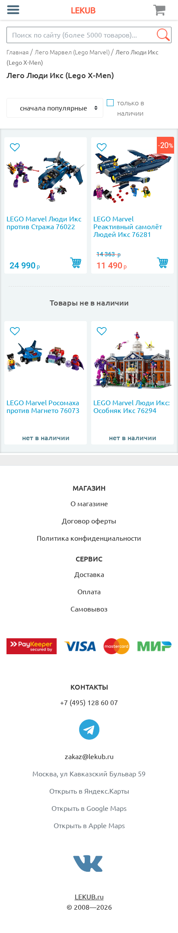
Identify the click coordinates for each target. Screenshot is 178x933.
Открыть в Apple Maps (89, 825)
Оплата (89, 592)
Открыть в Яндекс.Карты (89, 791)
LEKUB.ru (89, 897)
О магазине (89, 503)
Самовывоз (89, 609)
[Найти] (163, 34)
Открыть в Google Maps (89, 808)
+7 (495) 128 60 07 (89, 702)
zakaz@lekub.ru (89, 756)
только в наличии (130, 108)
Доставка (89, 574)
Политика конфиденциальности (89, 538)
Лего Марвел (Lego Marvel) (73, 52)
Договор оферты (89, 521)
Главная (17, 52)
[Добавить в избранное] (16, 147)
